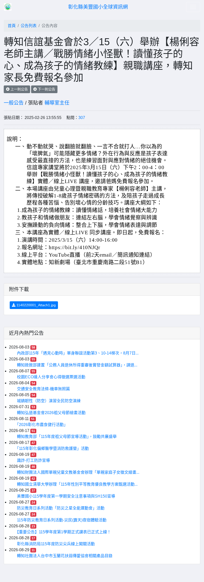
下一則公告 (46, 89)
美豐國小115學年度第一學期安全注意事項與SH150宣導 (66, 496)
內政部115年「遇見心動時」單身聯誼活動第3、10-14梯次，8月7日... (78, 353)
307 (81, 118)
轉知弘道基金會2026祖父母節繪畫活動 (51, 413)
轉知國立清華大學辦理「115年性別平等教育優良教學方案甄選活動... (77, 484)
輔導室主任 (57, 103)
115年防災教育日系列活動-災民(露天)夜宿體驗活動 (61, 520)
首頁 (12, 26)
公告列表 (29, 26)
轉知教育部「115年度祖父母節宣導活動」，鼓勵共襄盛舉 (67, 436)
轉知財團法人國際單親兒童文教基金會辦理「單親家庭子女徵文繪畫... (78, 472)
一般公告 (14, 103)
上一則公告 (18, 89)
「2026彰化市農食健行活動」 (42, 425)
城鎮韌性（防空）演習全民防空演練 (49, 401)
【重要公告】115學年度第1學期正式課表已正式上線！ (64, 532)
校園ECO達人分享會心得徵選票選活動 (51, 377)
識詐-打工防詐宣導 (33, 460)
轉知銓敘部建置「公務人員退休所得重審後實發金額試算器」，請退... (77, 365)
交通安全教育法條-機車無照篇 (43, 389)
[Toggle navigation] (193, 7)
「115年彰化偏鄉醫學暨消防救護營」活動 (53, 448)
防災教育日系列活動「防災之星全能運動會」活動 (60, 508)
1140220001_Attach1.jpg (35, 305)
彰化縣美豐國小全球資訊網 (98, 7)
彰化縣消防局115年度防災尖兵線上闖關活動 (56, 544)
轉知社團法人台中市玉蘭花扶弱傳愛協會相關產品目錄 (64, 556)
